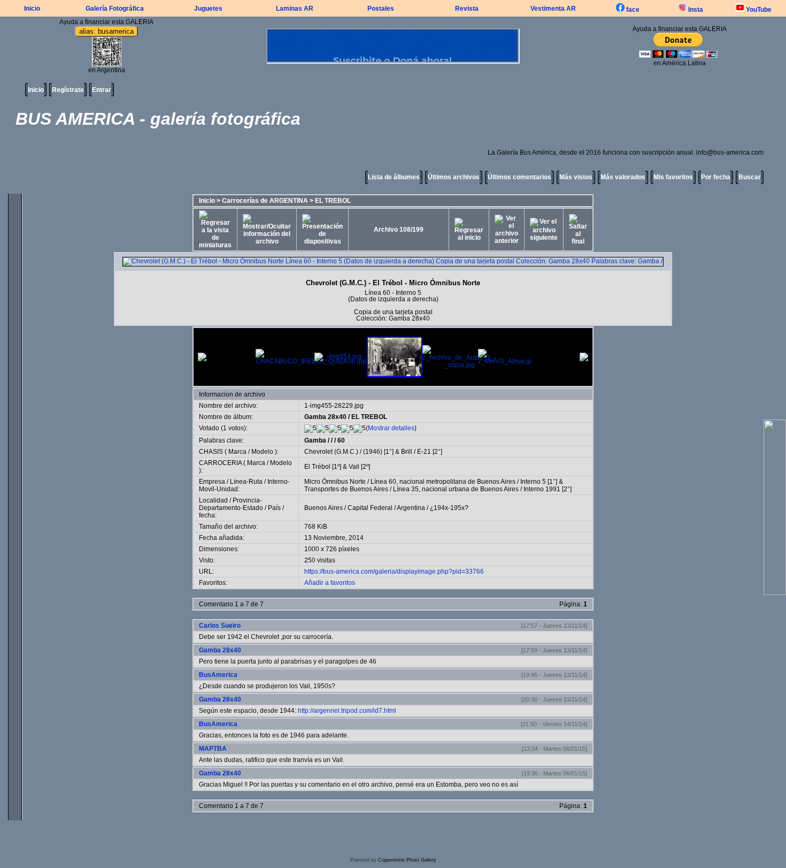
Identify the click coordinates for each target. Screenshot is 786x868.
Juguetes (208, 8)
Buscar (749, 177)
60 (341, 440)
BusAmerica (218, 675)
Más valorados (622, 177)
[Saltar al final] (578, 229)
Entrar (101, 90)
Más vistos (575, 177)
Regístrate (68, 90)
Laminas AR (294, 8)
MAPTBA (213, 748)
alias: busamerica (106, 31)
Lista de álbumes (394, 177)
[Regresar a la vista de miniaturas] (215, 229)
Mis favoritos (673, 177)
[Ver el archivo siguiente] (544, 229)
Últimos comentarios (519, 177)
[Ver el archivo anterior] (506, 229)
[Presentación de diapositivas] (322, 229)
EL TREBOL (333, 200)
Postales (380, 8)
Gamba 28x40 (325, 417)
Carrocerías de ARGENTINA (265, 200)
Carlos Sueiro (220, 625)
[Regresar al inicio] (469, 229)
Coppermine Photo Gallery (407, 860)
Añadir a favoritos (329, 583)
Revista (467, 8)
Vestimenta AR (553, 8)
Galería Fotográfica (115, 8)
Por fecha (715, 177)
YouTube (758, 9)
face (632, 9)
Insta (695, 9)
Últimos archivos (454, 177)
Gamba (315, 440)
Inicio (32, 8)
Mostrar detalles (391, 428)
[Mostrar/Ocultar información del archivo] (266, 229)
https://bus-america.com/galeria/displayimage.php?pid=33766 (394, 571)
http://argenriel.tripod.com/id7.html (347, 710)
